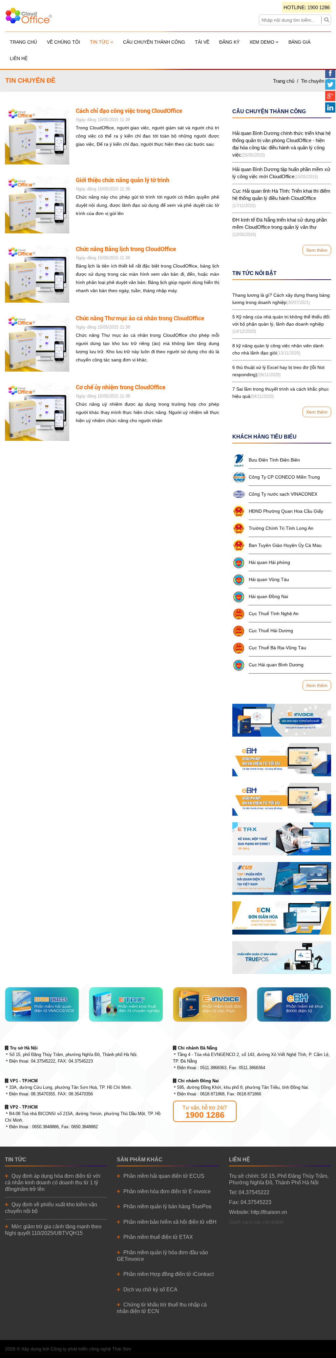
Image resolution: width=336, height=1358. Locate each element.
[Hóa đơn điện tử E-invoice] (281, 720)
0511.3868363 (213, 1067)
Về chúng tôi (63, 42)
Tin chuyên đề (316, 81)
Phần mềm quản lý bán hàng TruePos (167, 1206)
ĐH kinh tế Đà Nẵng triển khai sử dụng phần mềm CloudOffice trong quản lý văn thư (279, 227)
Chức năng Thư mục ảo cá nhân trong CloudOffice (140, 318)
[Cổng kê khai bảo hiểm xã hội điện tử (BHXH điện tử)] (281, 759)
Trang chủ (23, 42)
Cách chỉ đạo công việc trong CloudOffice (129, 110)
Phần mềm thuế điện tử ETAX (158, 1237)
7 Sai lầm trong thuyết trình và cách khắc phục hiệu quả (280, 392)
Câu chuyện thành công (154, 42)
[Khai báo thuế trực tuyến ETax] (281, 838)
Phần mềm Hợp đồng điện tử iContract (168, 1274)
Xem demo (262, 42)
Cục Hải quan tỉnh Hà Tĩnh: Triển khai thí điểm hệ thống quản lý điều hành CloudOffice (281, 198)
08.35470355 (43, 1093)
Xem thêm (316, 250)
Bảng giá (299, 42)
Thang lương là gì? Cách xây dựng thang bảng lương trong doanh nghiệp (281, 298)
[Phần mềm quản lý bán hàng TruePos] (281, 957)
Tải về (202, 42)
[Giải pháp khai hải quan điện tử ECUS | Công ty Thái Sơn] (281, 878)
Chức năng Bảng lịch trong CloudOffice (126, 249)
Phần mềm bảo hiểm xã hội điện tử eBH (170, 1222)
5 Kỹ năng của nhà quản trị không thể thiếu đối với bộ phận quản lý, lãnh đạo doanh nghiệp (280, 324)
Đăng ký (229, 42)
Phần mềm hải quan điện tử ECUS (163, 1176)
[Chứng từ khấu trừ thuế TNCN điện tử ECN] (281, 917)
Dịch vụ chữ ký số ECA (150, 1289)
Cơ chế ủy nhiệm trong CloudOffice (120, 387)
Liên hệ (19, 58)
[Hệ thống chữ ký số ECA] (281, 799)
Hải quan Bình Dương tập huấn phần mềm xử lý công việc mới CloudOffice (281, 172)
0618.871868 (212, 1093)
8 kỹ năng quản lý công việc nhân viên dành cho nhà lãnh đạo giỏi (278, 349)
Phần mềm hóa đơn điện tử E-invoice (167, 1191)
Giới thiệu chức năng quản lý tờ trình (122, 180)
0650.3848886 (45, 1126)
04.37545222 (43, 1061)
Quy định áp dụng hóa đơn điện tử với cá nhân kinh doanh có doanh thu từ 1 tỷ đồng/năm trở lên (52, 1182)
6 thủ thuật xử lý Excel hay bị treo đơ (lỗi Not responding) (278, 371)
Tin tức (100, 42)
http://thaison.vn (269, 1212)
